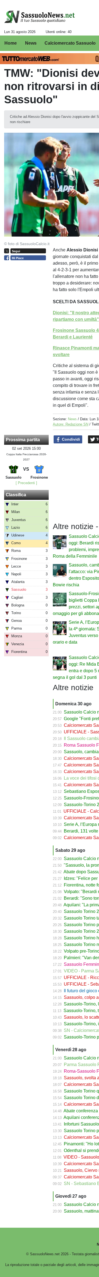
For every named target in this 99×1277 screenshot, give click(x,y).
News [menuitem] (31, 43)
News (72, 419)
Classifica (16, 494)
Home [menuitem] (10, 43)
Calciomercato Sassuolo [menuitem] (70, 43)
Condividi (70, 439)
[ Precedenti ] (26, 483)
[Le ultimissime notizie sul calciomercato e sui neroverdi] (39, 16)
